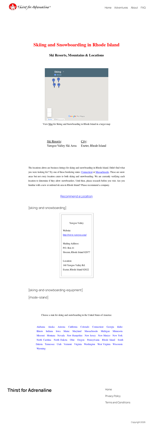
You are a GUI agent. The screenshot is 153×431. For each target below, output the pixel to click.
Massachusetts (102, 171)
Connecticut (86, 171)
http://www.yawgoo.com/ (75, 234)
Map (50, 123)
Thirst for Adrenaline (29, 390)
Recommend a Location (76, 196)
